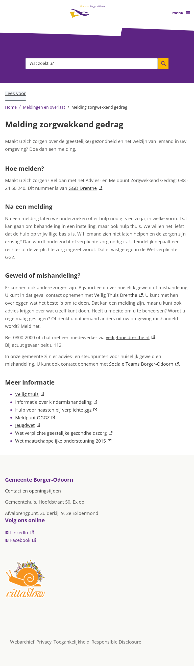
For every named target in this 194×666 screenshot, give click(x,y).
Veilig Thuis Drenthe (118, 295)
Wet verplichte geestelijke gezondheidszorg (63, 433)
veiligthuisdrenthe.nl (130, 337)
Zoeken (163, 63)
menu (177, 12)
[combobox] (91, 63)
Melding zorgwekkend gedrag (99, 107)
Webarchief (22, 642)
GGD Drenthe (85, 188)
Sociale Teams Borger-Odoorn (144, 364)
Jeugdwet (27, 425)
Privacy (44, 642)
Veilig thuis (29, 394)
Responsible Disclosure (116, 642)
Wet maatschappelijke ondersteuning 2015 (63, 441)
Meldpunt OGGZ (35, 418)
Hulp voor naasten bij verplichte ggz (56, 410)
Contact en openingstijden (33, 491)
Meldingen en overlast (44, 107)
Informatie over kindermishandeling (56, 402)
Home (11, 107)
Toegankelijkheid (71, 642)
